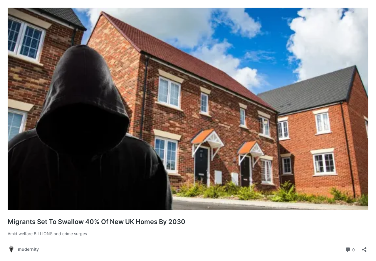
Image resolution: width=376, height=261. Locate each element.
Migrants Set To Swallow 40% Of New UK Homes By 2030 (96, 221)
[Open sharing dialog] (364, 247)
